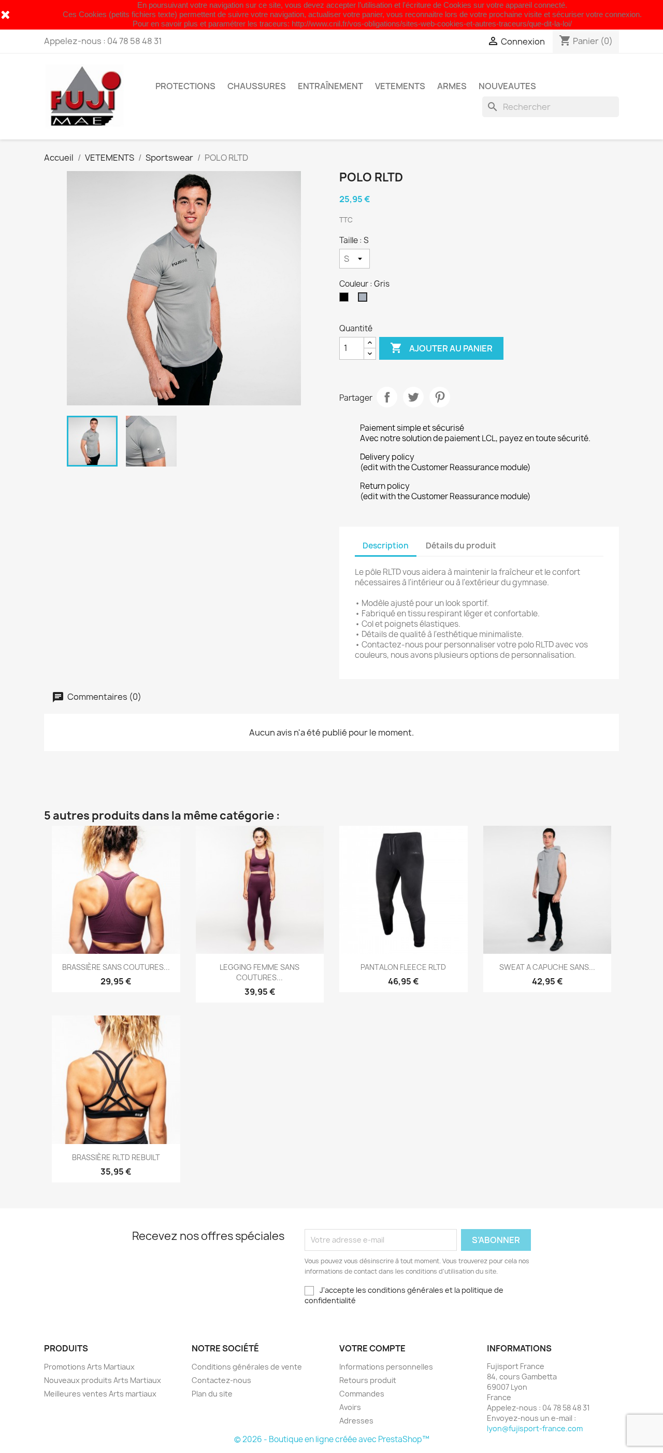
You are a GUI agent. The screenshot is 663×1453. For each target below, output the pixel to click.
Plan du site (212, 1394)
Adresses (356, 1421)
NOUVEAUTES (507, 86)
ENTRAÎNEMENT (330, 86)
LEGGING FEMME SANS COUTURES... (259, 972)
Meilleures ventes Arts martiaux (100, 1394)
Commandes (361, 1394)
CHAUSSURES (256, 86)
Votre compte (372, 1348)
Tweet (413, 397)
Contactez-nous (221, 1380)
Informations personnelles (386, 1367)
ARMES (452, 86)
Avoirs (350, 1407)
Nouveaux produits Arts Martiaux (102, 1380)
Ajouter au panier (441, 348)
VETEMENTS (400, 86)
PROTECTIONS (185, 86)
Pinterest (439, 397)
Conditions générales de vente (247, 1367)
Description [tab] (386, 545)
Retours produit (367, 1380)
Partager (387, 397)
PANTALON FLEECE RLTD (403, 967)
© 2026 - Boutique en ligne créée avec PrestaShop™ (331, 1439)
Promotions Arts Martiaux (89, 1367)
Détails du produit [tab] (461, 545)
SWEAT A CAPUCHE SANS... (547, 967)
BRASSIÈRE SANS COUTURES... (116, 967)
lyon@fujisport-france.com (535, 1428)
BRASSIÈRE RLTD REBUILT (116, 1157)
